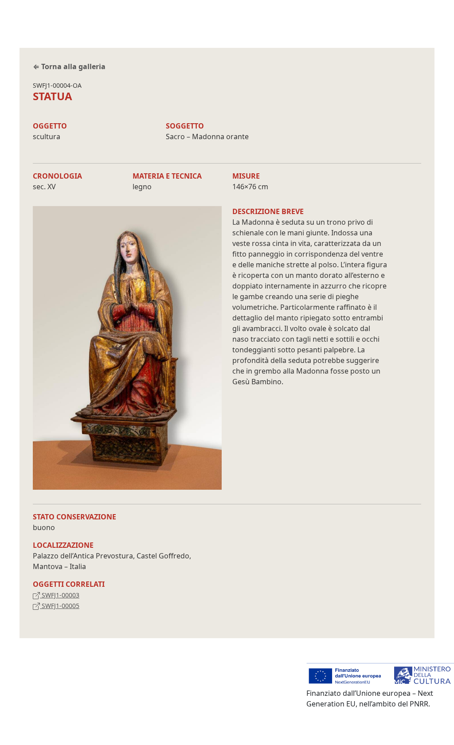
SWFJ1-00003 (59, 595)
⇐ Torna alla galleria (69, 66)
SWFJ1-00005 (59, 605)
